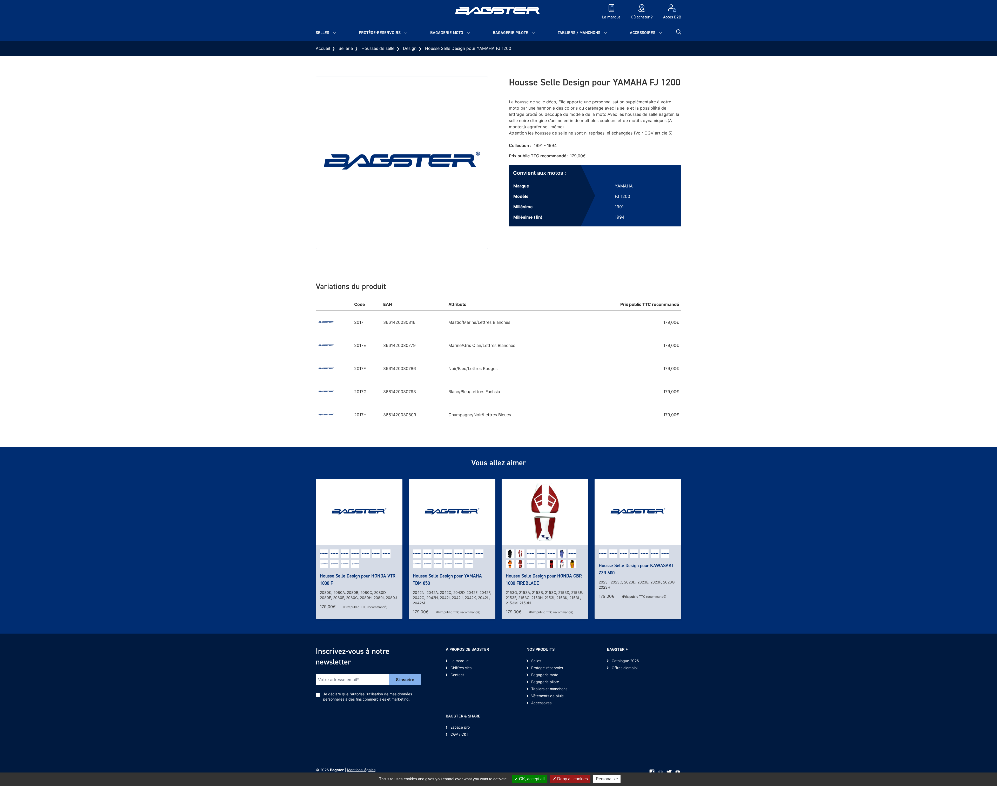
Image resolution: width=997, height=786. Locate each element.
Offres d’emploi (624, 668)
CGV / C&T (459, 734)
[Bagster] (498, 12)
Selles (322, 32)
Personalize (607, 779)
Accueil (323, 48)
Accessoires (642, 32)
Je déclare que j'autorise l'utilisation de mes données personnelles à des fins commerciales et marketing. (367, 696)
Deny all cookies (572, 779)
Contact (457, 675)
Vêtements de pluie (547, 696)
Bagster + (617, 649)
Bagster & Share (463, 716)
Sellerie (346, 48)
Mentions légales (361, 770)
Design (409, 48)
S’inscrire (405, 679)
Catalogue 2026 (625, 661)
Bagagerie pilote (510, 32)
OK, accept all (531, 779)
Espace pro (460, 727)
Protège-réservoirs (380, 32)
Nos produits (541, 649)
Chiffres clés (460, 668)
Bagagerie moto (446, 32)
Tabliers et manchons (549, 689)
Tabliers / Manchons (579, 32)
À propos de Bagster (467, 649)
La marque (459, 661)
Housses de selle (377, 48)
